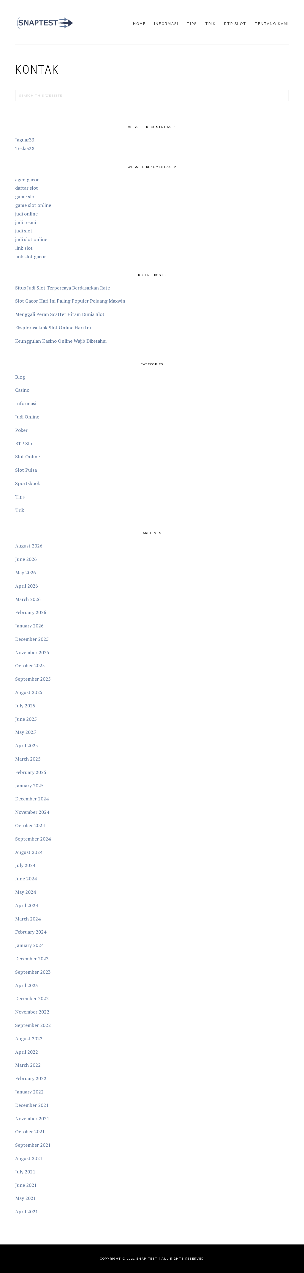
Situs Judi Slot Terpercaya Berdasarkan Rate (62, 287)
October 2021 (30, 1131)
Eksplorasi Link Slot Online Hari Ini (53, 327)
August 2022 (28, 1038)
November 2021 (32, 1118)
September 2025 (33, 679)
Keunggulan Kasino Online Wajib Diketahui (61, 341)
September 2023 (33, 972)
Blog (20, 377)
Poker (21, 430)
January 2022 (29, 1091)
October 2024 (30, 825)
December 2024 (32, 798)
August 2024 (28, 852)
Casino (22, 390)
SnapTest (45, 23)
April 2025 (26, 745)
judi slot (23, 230)
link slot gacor (30, 256)
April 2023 (26, 985)
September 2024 (33, 838)
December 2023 (32, 958)
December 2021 (32, 1105)
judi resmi (25, 222)
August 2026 (28, 545)
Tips (20, 496)
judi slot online (31, 239)
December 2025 (32, 639)
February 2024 (30, 932)
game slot (25, 196)
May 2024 (25, 892)
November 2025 (32, 652)
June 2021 (26, 1185)
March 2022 (28, 1065)
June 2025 (26, 719)
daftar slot (26, 188)
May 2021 (25, 1198)
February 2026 (30, 612)
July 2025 (25, 705)
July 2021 (25, 1171)
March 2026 (28, 599)
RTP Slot (24, 443)
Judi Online (27, 416)
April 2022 (26, 1052)
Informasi (25, 403)
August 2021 (28, 1158)
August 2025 (28, 692)
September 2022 (33, 1025)
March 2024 (28, 918)
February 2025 (30, 772)
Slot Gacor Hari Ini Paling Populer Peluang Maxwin (70, 301)
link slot (24, 248)
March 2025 (28, 759)
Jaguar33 (24, 139)
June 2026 (26, 559)
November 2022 (32, 1011)
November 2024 (32, 812)
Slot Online (27, 456)
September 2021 (33, 1145)
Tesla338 (24, 148)
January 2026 (29, 625)
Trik (19, 510)
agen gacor (27, 179)
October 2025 (30, 665)
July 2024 (25, 865)
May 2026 (25, 572)
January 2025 (29, 785)
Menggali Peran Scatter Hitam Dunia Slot (59, 314)
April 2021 (26, 1211)
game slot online (33, 205)
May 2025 (25, 732)
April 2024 (26, 905)
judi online (26, 213)
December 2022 (32, 998)
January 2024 (29, 945)
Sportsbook (27, 483)
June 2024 (26, 878)
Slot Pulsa (26, 470)
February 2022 (30, 1078)
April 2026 (26, 586)
